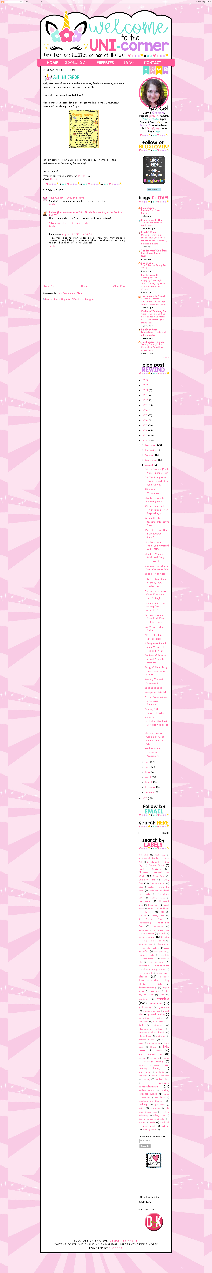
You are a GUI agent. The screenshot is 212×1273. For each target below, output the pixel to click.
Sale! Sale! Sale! (153, 688)
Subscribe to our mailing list (152, 1136)
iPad (141, 1025)
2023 (145, 385)
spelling (143, 1104)
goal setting (145, 1007)
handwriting (144, 1018)
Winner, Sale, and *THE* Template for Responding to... (156, 510)
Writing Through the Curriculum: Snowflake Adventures (152, 347)
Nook (150, 909)
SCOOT (142, 916)
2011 (145, 798)
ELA (141, 887)
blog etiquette (158, 941)
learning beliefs (146, 1040)
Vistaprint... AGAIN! (155, 692)
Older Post (119, 286)
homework (143, 1022)
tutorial (142, 1123)
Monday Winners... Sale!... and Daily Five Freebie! (154, 558)
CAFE (142, 869)
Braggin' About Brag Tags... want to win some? (156, 671)
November (151, 450)
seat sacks (146, 1098)
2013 (145, 435)
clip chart (154, 980)
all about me (161, 930)
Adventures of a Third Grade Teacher (69, 223)
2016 (145, 420)
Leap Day (153, 905)
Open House (163, 909)
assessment (148, 934)
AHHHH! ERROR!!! (155, 574)
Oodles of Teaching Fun (154, 311)
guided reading (156, 1014)
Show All (166, 358)
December (151, 445)
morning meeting (154, 1061)
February (150, 787)
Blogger (115, 1248)
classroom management (154, 966)
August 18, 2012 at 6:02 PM (77, 234)
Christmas (157, 869)
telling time (159, 1116)
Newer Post (49, 286)
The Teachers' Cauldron (154, 251)
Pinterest (148, 912)
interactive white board (151, 1033)
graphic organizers (151, 1011)
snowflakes (160, 1098)
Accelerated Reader (149, 858)
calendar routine (151, 948)
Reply (52, 205)
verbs (152, 1123)
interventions (145, 1036)
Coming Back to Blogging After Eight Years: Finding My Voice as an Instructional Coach (153, 284)
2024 (145, 380)
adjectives (143, 930)
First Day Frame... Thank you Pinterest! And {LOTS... (157, 546)
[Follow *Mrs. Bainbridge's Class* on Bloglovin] (154, 184)
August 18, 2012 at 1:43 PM (69, 198)
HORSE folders (157, 898)
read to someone (160, 1076)
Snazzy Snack (158, 916)
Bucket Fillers (156, 865)
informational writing (150, 1029)
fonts (162, 995)
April (148, 777)
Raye (51, 198)
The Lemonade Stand (153, 296)
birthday (165, 937)
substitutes (155, 1108)
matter (142, 1058)
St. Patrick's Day (150, 919)
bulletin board (162, 944)
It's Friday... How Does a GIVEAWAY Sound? (156, 534)
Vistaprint (158, 927)
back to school (147, 937)
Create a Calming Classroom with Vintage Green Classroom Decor (153, 302)
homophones (159, 1022)
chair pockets (160, 952)
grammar (164, 1007)
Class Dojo (158, 876)
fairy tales (155, 991)
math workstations (150, 1054)
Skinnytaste (147, 208)
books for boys (145, 945)
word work (149, 1126)
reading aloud (162, 1079)
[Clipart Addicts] (154, 1167)
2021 (145, 395)
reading (146, 1079)
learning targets (153, 1043)
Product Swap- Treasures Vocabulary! (153, 752)
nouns (156, 1065)
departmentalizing (147, 988)
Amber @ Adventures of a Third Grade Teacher (75, 212)
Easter (151, 887)
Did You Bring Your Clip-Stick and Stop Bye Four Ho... (156, 481)
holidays (160, 1018)
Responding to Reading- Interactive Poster (157, 522)
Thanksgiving (145, 923)
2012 (145, 440)
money (166, 1058)
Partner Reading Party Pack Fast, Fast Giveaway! (155, 619)
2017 (145, 415)
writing (165, 1126)
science (166, 1094)
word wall (164, 1123)
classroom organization (154, 970)
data (160, 984)
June (148, 767)
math (159, 1050)
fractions (143, 999)
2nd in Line (147, 263)
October (150, 455)
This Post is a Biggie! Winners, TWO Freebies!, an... (156, 583)
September (151, 460)
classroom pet (145, 973)
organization (144, 1072)
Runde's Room (149, 232)
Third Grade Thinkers (152, 342)
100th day (160, 855)
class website (149, 959)
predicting (160, 1072)
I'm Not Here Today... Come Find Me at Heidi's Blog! (156, 595)
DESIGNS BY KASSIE (124, 1241)
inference (158, 1025)
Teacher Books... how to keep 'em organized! (155, 607)
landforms (160, 1036)
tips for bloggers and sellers (152, 1119)
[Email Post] (88, 176)
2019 (145, 405)
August (149, 465)
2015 (145, 425)
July (147, 762)
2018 (145, 410)
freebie (54, 179)
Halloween (144, 901)
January (150, 792)
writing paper (149, 1130)
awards (162, 934)
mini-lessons (154, 1058)
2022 (145, 390)
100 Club (143, 855)
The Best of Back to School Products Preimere (155, 659)
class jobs (164, 955)
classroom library (156, 962)
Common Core (147, 880)
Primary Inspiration (151, 220)
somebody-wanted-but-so (150, 1101)
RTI (162, 912)
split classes (159, 1105)
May (148, 772)
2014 (145, 430)
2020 (145, 400)
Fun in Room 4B (149, 275)
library (153, 1047)
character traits (146, 955)
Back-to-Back (153, 862)
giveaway (155, 1003)
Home (84, 286)
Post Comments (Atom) (70, 293)
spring (141, 1108)
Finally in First (149, 330)
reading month (146, 1090)
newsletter (143, 1065)
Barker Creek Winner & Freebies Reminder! (156, 701)
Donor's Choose (157, 884)
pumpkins (143, 1076)
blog (144, 941)
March (149, 782)
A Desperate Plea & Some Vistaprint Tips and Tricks (155, 647)
